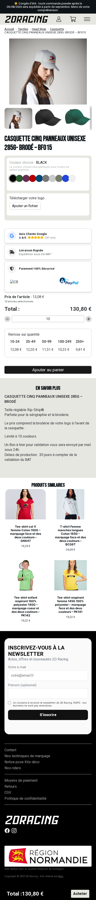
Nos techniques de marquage (27, 756)
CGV (7, 792)
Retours (10, 786)
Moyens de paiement (21, 780)
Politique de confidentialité (25, 798)
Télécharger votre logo (26, 198)
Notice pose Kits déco (22, 762)
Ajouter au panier (48, 369)
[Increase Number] (89, 319)
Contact (10, 750)
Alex (60, 876)
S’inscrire (48, 715)
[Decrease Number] (7, 319)
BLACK (39, 165)
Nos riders (12, 768)
